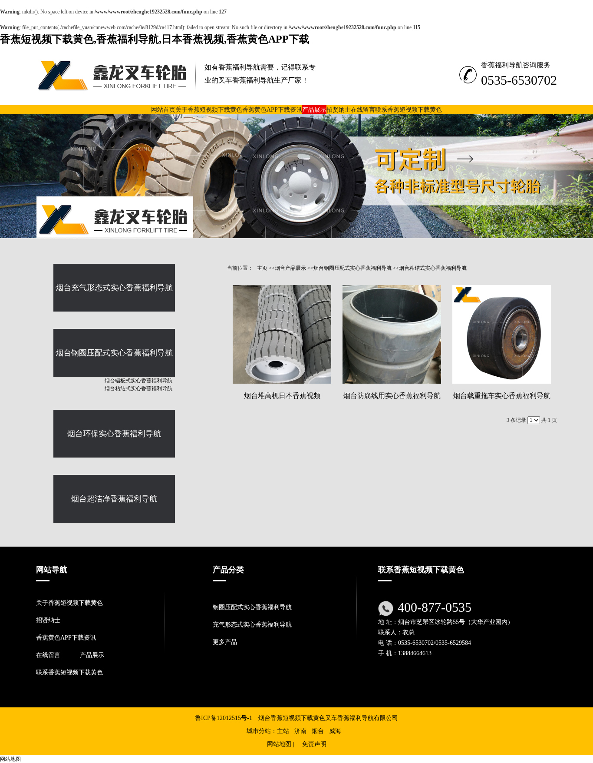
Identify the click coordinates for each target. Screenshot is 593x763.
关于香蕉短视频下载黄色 (69, 603)
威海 (335, 731)
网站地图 (279, 744)
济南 (300, 731)
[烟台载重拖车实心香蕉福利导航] (501, 334)
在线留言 (48, 655)
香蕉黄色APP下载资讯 (66, 637)
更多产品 (225, 642)
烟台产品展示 (290, 268)
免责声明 (314, 744)
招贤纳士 (48, 620)
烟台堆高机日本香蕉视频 (282, 395)
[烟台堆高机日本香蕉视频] (282, 334)
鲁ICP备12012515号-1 (223, 718)
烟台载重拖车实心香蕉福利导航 (501, 395)
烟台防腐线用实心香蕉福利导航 (392, 395)
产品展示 (92, 655)
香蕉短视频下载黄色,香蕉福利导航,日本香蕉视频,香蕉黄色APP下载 (155, 39)
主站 (283, 731)
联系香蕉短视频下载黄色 (69, 672)
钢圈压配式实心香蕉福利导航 (252, 607)
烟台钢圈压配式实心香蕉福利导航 (352, 268)
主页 (262, 268)
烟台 (318, 731)
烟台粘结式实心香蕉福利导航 (433, 268)
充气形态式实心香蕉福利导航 (252, 624)
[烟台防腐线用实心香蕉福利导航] (392, 334)
